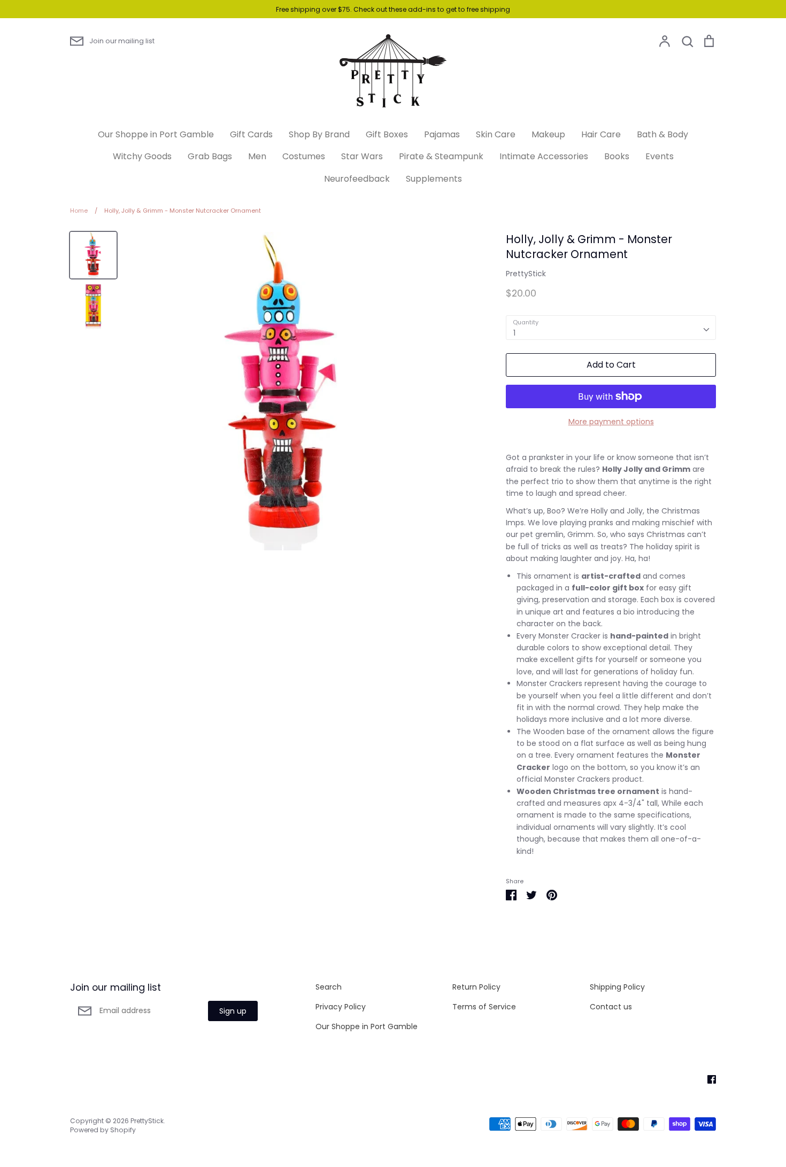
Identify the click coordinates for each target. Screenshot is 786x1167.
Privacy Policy (340, 1006)
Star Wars (362, 156)
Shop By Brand (319, 134)
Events (659, 156)
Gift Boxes (387, 134)
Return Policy (476, 987)
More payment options (611, 421)
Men (257, 156)
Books (616, 156)
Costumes (303, 156)
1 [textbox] (514, 333)
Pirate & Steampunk (441, 156)
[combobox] (611, 327)
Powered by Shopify (103, 1129)
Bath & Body (662, 134)
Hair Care (601, 134)
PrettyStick (526, 273)
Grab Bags (210, 156)
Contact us (611, 1006)
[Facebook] (707, 1078)
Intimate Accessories (543, 156)
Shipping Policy (617, 987)
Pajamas (442, 134)
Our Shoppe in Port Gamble (156, 134)
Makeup (548, 134)
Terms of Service (484, 1006)
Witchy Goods (142, 156)
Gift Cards (251, 134)
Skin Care (495, 134)
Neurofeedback (357, 179)
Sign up (232, 1011)
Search (328, 987)
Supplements (434, 179)
